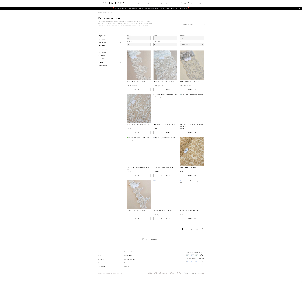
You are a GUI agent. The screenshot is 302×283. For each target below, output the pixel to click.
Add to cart (138, 89)
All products (102, 36)
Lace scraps (101, 46)
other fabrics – (102, 23)
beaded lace (122, 21)
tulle (140, 21)
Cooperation (101, 266)
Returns (126, 266)
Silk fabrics (101, 55)
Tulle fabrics (102, 52)
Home (99, 12)
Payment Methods (129, 259)
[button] (299, 8)
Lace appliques (102, 49)
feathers (136, 21)
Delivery (126, 263)
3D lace (116, 21)
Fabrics (138, 3)
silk (143, 21)
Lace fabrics (101, 39)
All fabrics (142, 23)
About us (100, 255)
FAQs (99, 263)
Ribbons (100, 62)
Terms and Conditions (130, 252)
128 (197, 229)
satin (146, 21)
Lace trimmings (103, 42)
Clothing (150, 3)
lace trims (130, 21)
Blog (99, 252)
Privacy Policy (128, 255)
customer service (132, 25)
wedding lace (109, 21)
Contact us (163, 3)
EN (200, 3)
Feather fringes (102, 65)
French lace (101, 21)
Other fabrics (102, 59)
